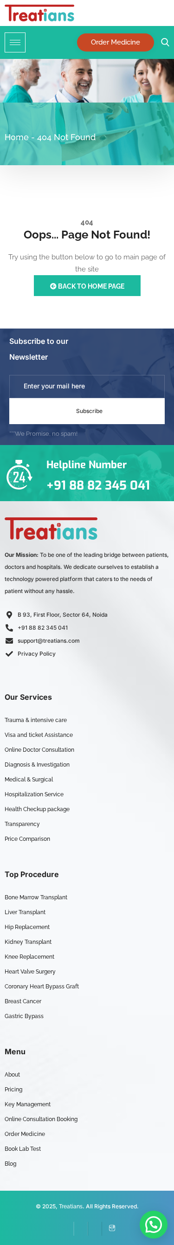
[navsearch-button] (162, 42)
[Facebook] (67, 1229)
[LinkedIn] (81, 1229)
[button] (154, 1225)
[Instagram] (109, 1229)
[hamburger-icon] (15, 42)
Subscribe (89, 410)
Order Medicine (115, 42)
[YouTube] (95, 1229)
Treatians (71, 1206)
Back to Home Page (90, 286)
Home (17, 137)
